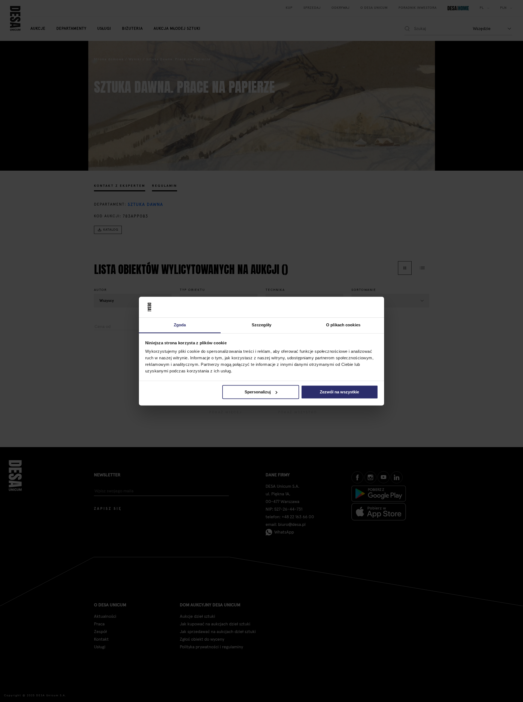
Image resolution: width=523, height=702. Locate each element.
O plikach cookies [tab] (343, 325)
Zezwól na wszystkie (339, 392)
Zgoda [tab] (180, 325)
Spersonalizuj (258, 392)
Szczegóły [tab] (262, 325)
